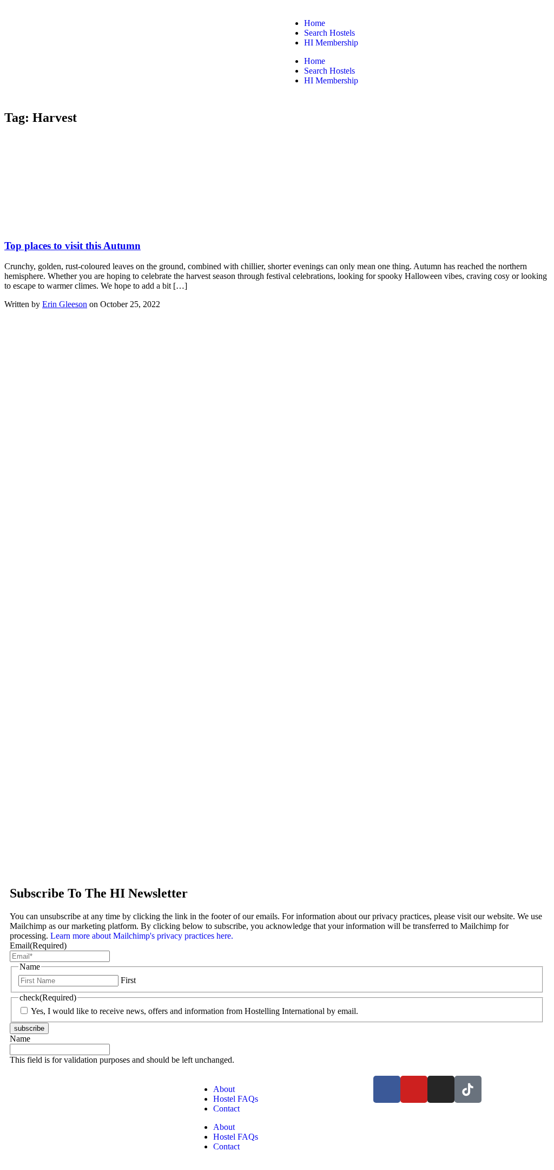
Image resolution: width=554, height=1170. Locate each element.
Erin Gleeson (64, 304)
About (224, 1089)
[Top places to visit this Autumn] (85, 224)
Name (20, 1038)
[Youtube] (413, 1089)
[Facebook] (386, 1089)
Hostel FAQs (235, 1098)
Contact (226, 1108)
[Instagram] (440, 1089)
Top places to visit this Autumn (72, 245)
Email (38, 945)
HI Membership (331, 42)
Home (314, 23)
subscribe (29, 1028)
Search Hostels (329, 32)
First (128, 980)
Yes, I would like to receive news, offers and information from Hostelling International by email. (194, 1011)
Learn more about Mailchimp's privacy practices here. (140, 935)
